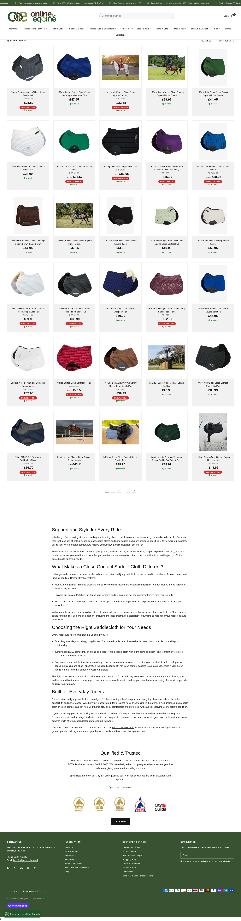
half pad (175, 662)
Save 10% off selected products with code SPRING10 (42, 3)
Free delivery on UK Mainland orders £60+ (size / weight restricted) (141, 3)
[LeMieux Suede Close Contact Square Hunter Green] (74, 216)
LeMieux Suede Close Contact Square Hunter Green (74, 242)
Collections (120, 35)
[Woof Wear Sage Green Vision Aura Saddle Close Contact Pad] (167, 216)
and (108, 541)
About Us (69, 847)
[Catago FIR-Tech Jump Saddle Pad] (120, 141)
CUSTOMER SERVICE (134, 842)
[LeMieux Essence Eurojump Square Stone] (213, 216)
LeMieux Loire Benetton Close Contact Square (213, 168)
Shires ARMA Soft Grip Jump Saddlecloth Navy (28, 458)
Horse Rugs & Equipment (102, 29)
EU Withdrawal (129, 851)
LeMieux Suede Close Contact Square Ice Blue (166, 384)
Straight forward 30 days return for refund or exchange (203, 3)
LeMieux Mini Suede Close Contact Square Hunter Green (213, 94)
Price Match (70, 855)
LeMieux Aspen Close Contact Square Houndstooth (213, 458)
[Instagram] (17, 868)
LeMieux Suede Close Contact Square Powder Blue (120, 458)
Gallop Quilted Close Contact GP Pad (74, 383)
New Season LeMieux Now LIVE (89, 3)
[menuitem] (14, 29)
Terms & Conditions (131, 863)
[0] (232, 16)
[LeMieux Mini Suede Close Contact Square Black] (120, 216)
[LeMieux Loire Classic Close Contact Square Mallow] (74, 432)
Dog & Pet (179, 29)
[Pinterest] (30, 868)
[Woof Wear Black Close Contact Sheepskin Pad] (213, 358)
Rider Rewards (72, 851)
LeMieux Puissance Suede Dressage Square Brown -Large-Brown (28, 242)
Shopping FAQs (130, 859)
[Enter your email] (231, 855)
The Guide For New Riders (77, 867)
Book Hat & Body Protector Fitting (138, 876)
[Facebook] (10, 868)
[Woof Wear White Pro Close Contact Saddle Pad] (28, 141)
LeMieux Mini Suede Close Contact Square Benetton (213, 310)
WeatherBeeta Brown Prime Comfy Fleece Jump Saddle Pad (120, 384)
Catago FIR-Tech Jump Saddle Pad (120, 166)
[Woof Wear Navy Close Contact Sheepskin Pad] (120, 283)
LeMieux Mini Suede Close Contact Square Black (120, 242)
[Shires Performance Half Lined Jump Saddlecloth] (28, 67)
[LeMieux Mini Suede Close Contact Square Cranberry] (120, 67)
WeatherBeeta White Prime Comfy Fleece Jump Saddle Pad (28, 310)
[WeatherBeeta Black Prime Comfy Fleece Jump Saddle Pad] (74, 283)
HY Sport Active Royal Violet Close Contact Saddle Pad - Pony (167, 168)
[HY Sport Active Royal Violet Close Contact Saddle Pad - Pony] (167, 141)
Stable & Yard (143, 29)
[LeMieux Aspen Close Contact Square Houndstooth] (213, 432)
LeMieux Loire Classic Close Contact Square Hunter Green (167, 94)
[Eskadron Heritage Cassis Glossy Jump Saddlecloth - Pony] (167, 283)
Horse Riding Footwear (34, 29)
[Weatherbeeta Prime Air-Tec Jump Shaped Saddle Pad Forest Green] (167, 432)
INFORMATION (73, 842)
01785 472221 (20, 857)
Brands (228, 29)
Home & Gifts (162, 29)
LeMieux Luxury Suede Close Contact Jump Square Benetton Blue (74, 94)
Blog (67, 871)
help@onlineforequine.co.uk (25, 860)
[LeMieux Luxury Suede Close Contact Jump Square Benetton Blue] (74, 67)
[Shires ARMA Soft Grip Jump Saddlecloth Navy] (28, 432)
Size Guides (70, 859)
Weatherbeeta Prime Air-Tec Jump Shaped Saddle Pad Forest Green (166, 458)
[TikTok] (37, 868)
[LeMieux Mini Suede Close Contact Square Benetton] (213, 283)
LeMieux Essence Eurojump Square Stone (213, 242)
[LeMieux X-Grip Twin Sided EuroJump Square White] (28, 358)
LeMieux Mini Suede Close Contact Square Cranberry (120, 94)
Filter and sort (19, 41)
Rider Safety (57, 29)
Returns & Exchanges (133, 855)
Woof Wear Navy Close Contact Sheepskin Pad (120, 310)
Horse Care (125, 29)
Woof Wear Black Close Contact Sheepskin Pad (213, 384)
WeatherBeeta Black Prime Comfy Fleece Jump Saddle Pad (74, 310)
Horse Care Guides (74, 863)
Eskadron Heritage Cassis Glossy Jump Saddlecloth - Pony (166, 310)
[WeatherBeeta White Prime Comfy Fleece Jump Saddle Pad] (28, 283)
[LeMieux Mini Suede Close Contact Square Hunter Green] (213, 67)
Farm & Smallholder (199, 29)
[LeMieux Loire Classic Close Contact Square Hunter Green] (167, 67)
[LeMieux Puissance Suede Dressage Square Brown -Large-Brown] (28, 216)
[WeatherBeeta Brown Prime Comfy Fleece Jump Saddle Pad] (120, 358)
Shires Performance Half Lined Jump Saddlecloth (28, 94)
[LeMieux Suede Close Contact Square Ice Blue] (167, 358)
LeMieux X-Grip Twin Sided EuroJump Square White (28, 384)
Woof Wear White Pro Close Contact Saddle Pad (28, 168)
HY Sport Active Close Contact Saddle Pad (74, 168)
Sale (216, 29)
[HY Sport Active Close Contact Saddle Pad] (74, 141)
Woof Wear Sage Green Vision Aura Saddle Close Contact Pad (166, 242)
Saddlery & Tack (76, 29)
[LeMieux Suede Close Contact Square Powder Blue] (120, 432)
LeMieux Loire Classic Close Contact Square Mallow (74, 458)
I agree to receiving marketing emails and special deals (206, 861)
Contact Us (128, 871)
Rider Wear (13, 29)
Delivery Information (132, 847)
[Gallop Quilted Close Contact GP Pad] (74, 358)
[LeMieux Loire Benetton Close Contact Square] (213, 141)
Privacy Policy (129, 867)
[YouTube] (23, 868)
